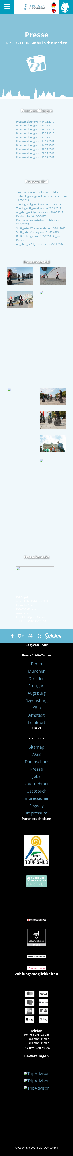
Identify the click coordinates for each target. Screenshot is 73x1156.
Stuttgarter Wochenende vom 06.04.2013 (40, 228)
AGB (36, 754)
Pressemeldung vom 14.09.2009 (35, 141)
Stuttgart (36, 686)
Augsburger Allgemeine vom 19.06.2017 (39, 212)
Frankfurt (36, 722)
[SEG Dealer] (36, 956)
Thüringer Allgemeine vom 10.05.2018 (38, 204)
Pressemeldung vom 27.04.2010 (35, 133)
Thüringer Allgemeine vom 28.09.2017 (38, 208)
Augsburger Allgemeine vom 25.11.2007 (39, 244)
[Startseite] (36, 5)
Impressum (36, 813)
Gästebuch (36, 791)
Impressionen (36, 798)
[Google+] (21, 636)
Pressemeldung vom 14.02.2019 (35, 121)
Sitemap (36, 747)
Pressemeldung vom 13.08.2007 (35, 157)
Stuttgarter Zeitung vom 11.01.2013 (37, 232)
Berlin (36, 664)
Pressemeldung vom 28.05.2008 (35, 149)
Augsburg (37, 693)
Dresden (37, 678)
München (36, 671)
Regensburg (36, 700)
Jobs (37, 776)
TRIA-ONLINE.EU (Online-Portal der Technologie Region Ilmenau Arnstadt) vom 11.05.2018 (42, 196)
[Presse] (54, 5)
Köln (36, 707)
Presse (36, 769)
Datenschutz (36, 761)
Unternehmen (36, 783)
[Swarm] (53, 636)
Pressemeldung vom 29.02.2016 (35, 125)
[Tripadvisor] (30, 636)
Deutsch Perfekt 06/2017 (31, 216)
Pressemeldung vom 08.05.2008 (35, 153)
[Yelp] (39, 636)
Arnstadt (36, 715)
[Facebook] (12, 636)
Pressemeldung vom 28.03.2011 (35, 129)
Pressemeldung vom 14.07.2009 (35, 145)
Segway (36, 805)
